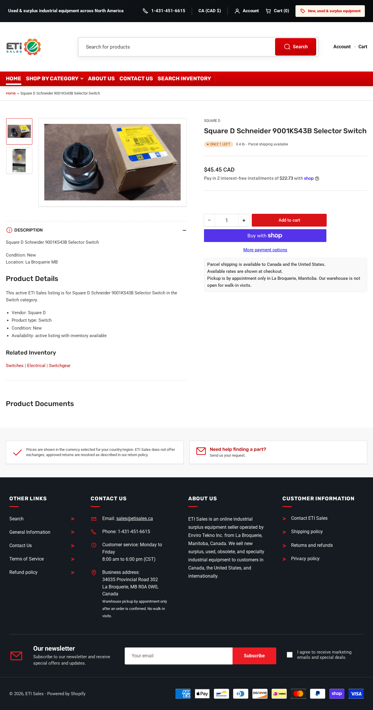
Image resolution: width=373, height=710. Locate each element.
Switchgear (60, 365)
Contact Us (136, 78)
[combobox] (198, 47)
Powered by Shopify (66, 693)
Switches (15, 365)
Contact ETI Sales (309, 518)
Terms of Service (26, 559)
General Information (29, 532)
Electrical (36, 365)
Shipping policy (307, 531)
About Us (101, 78)
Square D (212, 121)
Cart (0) (281, 10)
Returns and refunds (312, 545)
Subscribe (254, 656)
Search (300, 46)
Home (13, 78)
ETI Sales (34, 693)
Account (251, 10)
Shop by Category (52, 78)
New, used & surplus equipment (334, 11)
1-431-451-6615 (168, 10)
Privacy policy (305, 558)
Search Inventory (184, 78)
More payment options (265, 249)
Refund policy (23, 572)
